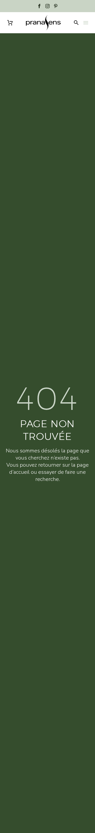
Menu (85, 23)
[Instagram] (47, 6)
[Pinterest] (56, 6)
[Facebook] (39, 6)
